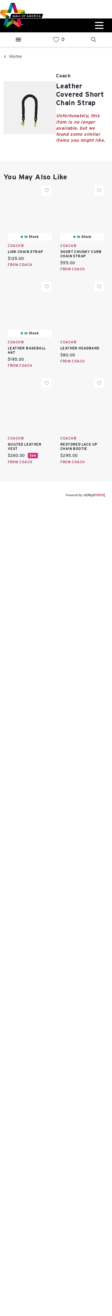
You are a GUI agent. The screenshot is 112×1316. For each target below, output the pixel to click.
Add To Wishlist (47, 190)
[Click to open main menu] (98, 25)
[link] (56, 40)
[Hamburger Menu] (18, 39)
